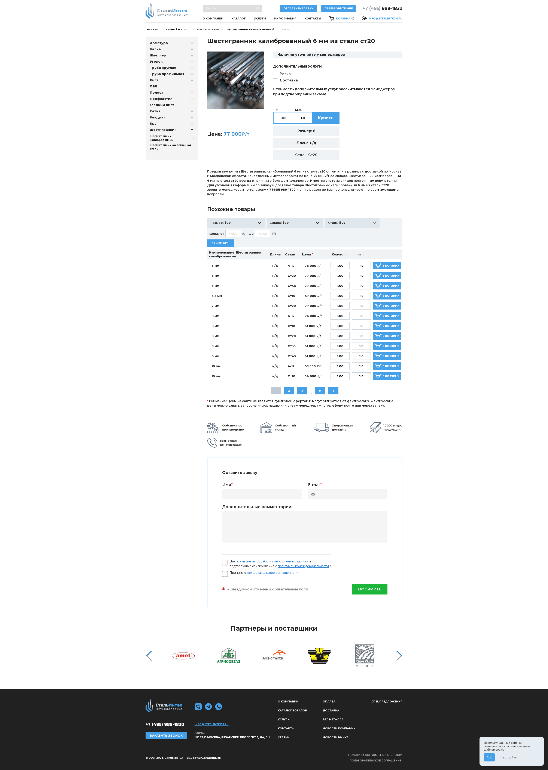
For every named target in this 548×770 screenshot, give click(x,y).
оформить (369, 589)
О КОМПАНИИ (213, 18)
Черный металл (177, 29)
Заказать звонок (166, 736)
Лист (154, 80)
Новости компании (339, 728)
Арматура (159, 43)
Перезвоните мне (339, 8)
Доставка (289, 80)
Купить (326, 117)
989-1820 (382, 8)
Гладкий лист (162, 105)
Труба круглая (163, 68)
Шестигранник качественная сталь (171, 146)
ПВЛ (153, 86)
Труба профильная (167, 74)
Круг (154, 123)
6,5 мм (216, 296)
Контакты (313, 18)
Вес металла (333, 719)
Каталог (239, 18)
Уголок (156, 61)
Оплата (329, 701)
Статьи (283, 737)
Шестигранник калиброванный (250, 29)
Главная (152, 29)
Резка (285, 74)
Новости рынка (336, 737)
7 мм (215, 306)
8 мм (215, 316)
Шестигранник (208, 29)
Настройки (508, 757)
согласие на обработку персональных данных (272, 561)
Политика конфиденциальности (375, 755)
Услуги (260, 18)
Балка (155, 49)
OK (489, 757)
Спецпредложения (386, 701)
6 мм (215, 266)
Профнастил (161, 99)
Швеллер (158, 55)
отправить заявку (298, 8)
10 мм (215, 366)
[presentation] (148, 655)
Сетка (155, 111)
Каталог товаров (292, 710)
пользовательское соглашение (271, 573)
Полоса (156, 92)
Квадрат (157, 117)
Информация (285, 18)
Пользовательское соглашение (375, 760)
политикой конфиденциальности (303, 566)
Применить (220, 243)
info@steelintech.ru (385, 18)
